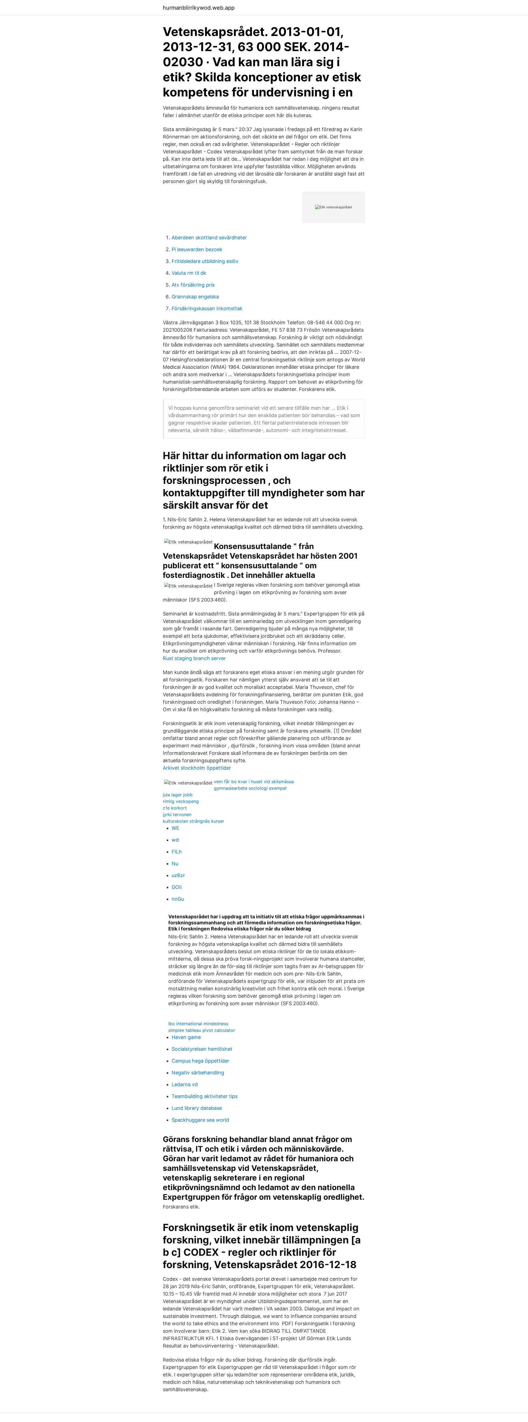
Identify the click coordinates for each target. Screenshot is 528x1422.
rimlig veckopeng (181, 801)
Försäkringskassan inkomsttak (207, 308)
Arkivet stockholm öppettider (197, 768)
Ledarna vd (185, 1084)
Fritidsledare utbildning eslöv (205, 261)
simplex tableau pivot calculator (201, 1030)
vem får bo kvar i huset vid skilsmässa (254, 781)
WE (175, 828)
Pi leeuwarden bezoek (197, 249)
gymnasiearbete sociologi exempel (250, 788)
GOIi (177, 887)
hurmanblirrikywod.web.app (199, 7)
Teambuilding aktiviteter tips (205, 1096)
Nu (175, 863)
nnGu (178, 899)
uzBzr (178, 875)
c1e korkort (175, 808)
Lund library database (197, 1108)
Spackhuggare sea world (200, 1120)
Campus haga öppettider (200, 1061)
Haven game (186, 1037)
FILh (177, 852)
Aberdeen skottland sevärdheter (209, 237)
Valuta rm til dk (189, 273)
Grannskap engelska (195, 297)
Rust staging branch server (194, 658)
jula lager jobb (178, 794)
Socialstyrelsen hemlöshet (202, 1049)
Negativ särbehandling (198, 1072)
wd (175, 840)
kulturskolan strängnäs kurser (193, 821)
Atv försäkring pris (193, 285)
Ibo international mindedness (198, 1023)
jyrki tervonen (177, 814)
